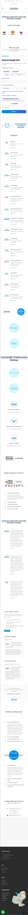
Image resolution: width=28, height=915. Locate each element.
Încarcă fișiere (15, 103)
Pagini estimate (6, 78)
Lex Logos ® (19, 913)
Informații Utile (4, 872)
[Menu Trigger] (2, 9)
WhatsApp (16, 50)
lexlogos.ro (4, 880)
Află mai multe (13, 147)
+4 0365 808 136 (6, 856)
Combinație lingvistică (8, 68)
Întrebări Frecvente (5, 869)
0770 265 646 (15, 811)
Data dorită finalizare (7, 85)
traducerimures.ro (5, 883)
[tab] (14, 493)
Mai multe (12, 574)
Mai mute (12, 548)
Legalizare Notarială (8, 664)
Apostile (10, 639)
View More (7, 630)
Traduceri (6, 639)
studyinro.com (4, 884)
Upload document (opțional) (9, 95)
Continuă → (14, 111)
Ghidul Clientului (5, 867)
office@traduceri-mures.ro (15, 815)
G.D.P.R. (3, 870)
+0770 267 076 (8, 858)
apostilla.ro (4, 881)
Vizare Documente (16, 664)
